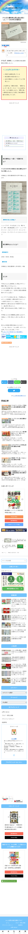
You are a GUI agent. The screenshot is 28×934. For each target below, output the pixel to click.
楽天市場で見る (14, 520)
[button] (24, 382)
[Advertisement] (14, 118)
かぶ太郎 (14, 738)
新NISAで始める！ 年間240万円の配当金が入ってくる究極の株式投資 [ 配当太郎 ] (13, 827)
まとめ (7, 145)
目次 (13, 137)
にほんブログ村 (5, 334)
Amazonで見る (14, 516)
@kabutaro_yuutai (18, 53)
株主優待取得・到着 (7, 342)
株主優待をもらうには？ (12, 143)
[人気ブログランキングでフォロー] (9, 882)
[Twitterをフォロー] (14, 390)
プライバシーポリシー (8, 719)
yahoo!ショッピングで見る (14, 524)
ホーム (7, 922)
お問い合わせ (5, 712)
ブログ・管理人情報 (7, 715)
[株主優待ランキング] (18, 801)
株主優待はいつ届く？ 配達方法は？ (15, 141)
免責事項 (4, 722)
